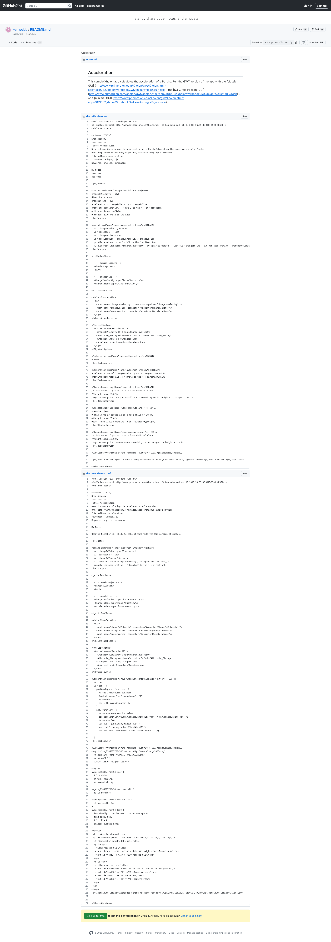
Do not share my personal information (224, 932)
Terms (119, 932)
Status (149, 932)
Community (160, 932)
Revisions (33, 42)
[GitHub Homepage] (91, 933)
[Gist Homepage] (13, 6)
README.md (40, 29)
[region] (165, 87)
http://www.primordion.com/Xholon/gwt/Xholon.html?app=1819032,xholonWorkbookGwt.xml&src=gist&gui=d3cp (163, 94)
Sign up (322, 5)
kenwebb (19, 29)
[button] (297, 42)
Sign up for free (95, 915)
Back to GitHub (95, 5)
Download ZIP (316, 42)
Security (139, 932)
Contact (180, 932)
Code (14, 42)
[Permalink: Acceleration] (85, 72)
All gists (79, 5)
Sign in (307, 5)
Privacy (129, 932)
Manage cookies (195, 932)
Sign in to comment (191, 915)
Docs (171, 932)
